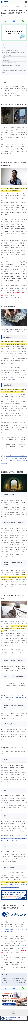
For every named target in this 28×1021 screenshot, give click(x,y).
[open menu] (26, 2)
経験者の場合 (6, 57)
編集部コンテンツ (9, 6)
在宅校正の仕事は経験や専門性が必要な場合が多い (13, 52)
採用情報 (14, 1015)
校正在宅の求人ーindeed (13, 297)
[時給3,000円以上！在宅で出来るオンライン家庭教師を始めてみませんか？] (14, 999)
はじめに (4, 47)
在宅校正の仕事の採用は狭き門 (9, 62)
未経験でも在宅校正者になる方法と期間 (11, 65)
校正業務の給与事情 (6, 55)
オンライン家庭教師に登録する (14, 1012)
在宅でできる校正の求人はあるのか (10, 50)
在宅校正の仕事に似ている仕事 (9, 68)
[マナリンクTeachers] (5, 2)
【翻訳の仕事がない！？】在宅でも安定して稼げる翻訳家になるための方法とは (14, 838)
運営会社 (14, 1013)
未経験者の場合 (6, 60)
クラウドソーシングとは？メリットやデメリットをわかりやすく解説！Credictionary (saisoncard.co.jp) (14, 697)
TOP (2, 6)
